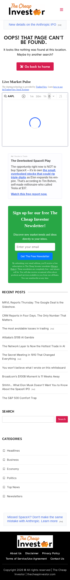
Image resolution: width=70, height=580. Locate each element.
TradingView (41, 87)
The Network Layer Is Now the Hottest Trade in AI (33, 346)
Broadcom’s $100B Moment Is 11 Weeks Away (31, 376)
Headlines (13, 450)
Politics (12, 478)
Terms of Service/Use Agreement (26, 558)
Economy (13, 469)
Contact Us (57, 558)
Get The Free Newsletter (35, 256)
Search (8, 411)
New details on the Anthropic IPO (35, 24)
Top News (13, 487)
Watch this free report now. (29, 194)
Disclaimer (32, 553)
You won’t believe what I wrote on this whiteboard (34, 367)
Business (13, 459)
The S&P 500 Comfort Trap (19, 398)
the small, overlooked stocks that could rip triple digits (33, 174)
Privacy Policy (51, 553)
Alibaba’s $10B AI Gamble (18, 337)
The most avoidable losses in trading (28, 328)
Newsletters (14, 496)
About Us (16, 553)
